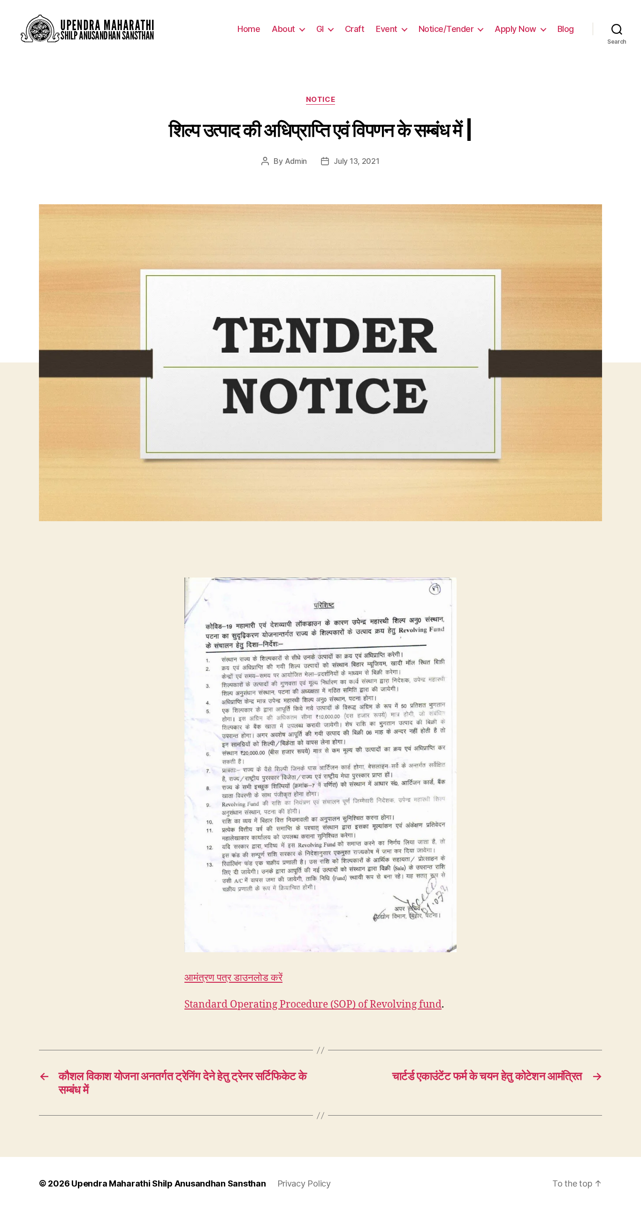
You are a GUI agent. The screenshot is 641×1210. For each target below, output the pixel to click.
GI (320, 29)
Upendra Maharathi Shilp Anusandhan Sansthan (168, 1183)
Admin (296, 161)
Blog (565, 29)
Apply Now (515, 29)
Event (386, 29)
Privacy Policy (304, 1183)
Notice (320, 99)
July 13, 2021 (357, 161)
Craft (355, 29)
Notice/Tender (446, 29)
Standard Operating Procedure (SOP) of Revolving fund (313, 1004)
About (283, 29)
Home (248, 29)
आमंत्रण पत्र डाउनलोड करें (233, 977)
